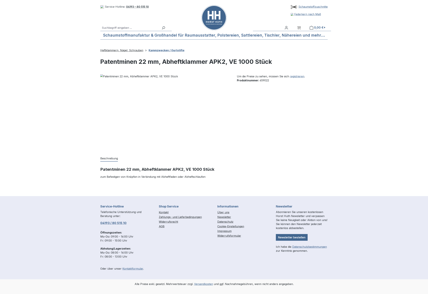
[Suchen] (163, 28)
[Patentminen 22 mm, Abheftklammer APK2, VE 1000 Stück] (165, 110)
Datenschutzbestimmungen (309, 246)
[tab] (109, 159)
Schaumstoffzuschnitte (313, 6)
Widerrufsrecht (168, 221)
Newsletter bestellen (291, 237)
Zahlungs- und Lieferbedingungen (180, 217)
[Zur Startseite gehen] (214, 17)
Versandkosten (203, 284)
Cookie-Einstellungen (230, 226)
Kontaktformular (132, 268)
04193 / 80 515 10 (113, 223)
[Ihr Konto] (286, 27)
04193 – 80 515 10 (137, 6)
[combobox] (130, 28)
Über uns (223, 212)
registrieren (297, 76)
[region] (165, 110)
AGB (162, 226)
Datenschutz (225, 221)
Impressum (224, 231)
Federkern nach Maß (307, 14)
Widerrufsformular (229, 235)
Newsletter (224, 217)
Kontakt (164, 212)
